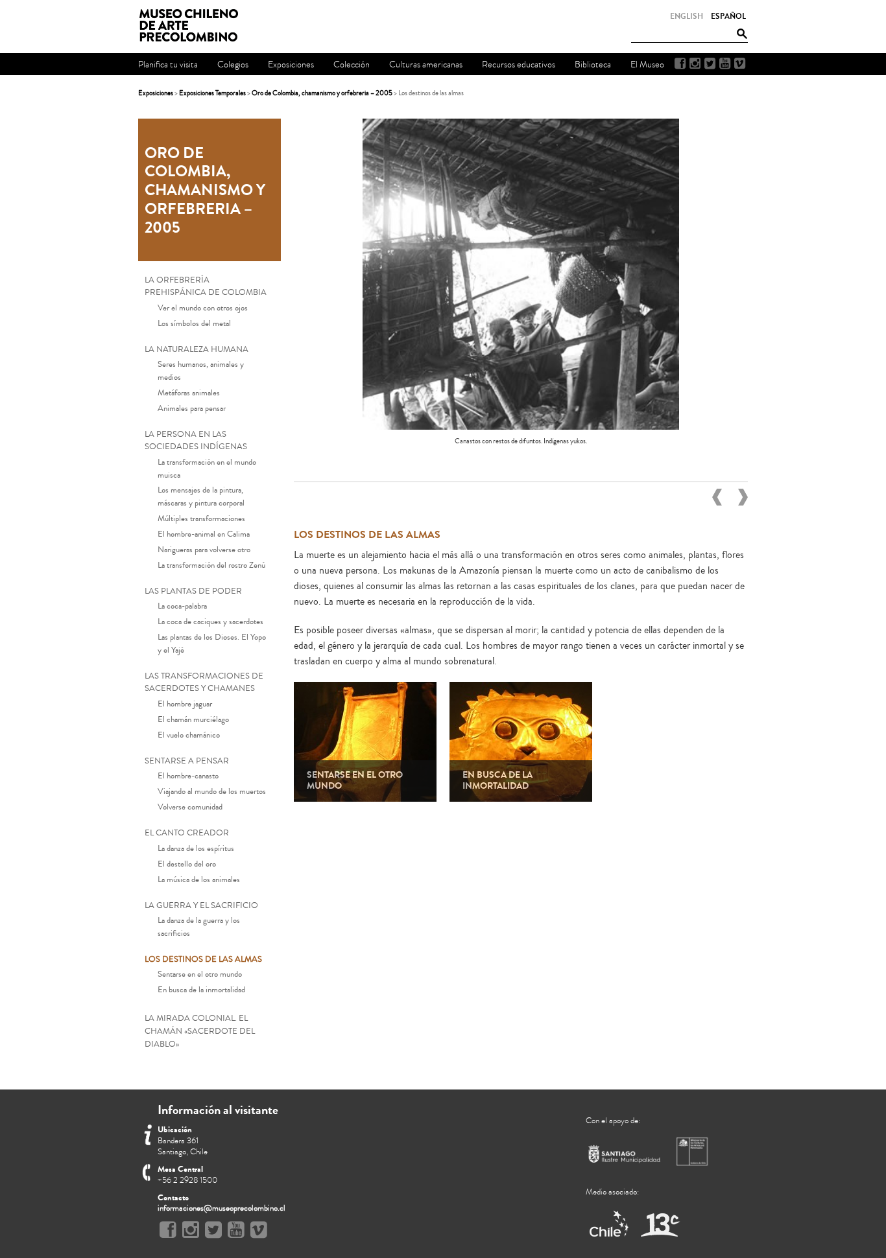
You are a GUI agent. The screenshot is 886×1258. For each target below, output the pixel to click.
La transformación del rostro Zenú (211, 565)
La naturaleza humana (196, 349)
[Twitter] (709, 63)
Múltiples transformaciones (201, 518)
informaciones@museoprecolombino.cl (221, 1208)
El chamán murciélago (193, 719)
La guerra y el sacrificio (201, 905)
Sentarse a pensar (187, 761)
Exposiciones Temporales (212, 93)
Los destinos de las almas (203, 959)
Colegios (232, 64)
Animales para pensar (192, 408)
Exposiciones (155, 93)
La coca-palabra (182, 606)
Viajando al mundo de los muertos (212, 791)
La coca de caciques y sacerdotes (210, 621)
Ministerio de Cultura (693, 1151)
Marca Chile (610, 1224)
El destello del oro (187, 864)
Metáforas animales (189, 393)
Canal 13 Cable (660, 1224)
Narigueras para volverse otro (204, 549)
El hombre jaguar (185, 704)
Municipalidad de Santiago (625, 1156)
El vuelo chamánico (189, 735)
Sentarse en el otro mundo (200, 974)
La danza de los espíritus (196, 848)
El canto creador (187, 833)
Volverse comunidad (190, 807)
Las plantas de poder (193, 591)
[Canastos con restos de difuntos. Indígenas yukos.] (520, 426)
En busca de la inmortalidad (201, 990)
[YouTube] (724, 63)
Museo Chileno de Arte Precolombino (192, 25)
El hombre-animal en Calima (204, 534)
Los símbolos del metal (194, 323)
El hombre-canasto (188, 776)
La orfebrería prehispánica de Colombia (206, 286)
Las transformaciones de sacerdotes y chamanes (204, 682)
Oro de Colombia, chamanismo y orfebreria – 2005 (322, 93)
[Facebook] (680, 63)
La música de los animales (199, 879)
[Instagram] (694, 63)
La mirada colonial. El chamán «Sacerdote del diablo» (200, 1031)
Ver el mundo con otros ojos (203, 308)
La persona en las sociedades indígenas (196, 440)
